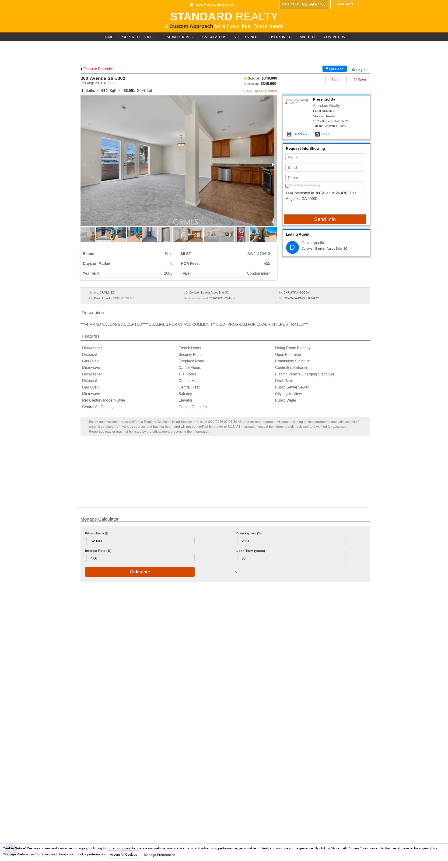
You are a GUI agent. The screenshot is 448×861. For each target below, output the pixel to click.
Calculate (140, 571)
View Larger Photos (260, 91)
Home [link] (108, 37)
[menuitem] (108, 36)
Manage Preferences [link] (159, 855)
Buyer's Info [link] (278, 37)
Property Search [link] (137, 37)
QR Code (335, 69)
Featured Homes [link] (177, 37)
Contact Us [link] (334, 37)
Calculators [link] (214, 37)
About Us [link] (308, 37)
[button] (273, 164)
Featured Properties (98, 69)
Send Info (325, 219)
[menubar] (224, 36)
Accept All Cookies (123, 854)
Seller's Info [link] (246, 37)
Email (325, 134)
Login (361, 70)
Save (361, 80)
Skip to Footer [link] (23, 11)
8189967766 (302, 134)
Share (335, 80)
